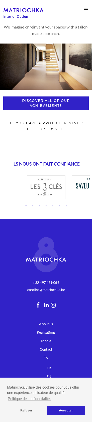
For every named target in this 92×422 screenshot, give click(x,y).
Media (46, 341)
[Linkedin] (46, 304)
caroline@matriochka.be (46, 289)
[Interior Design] (23, 10)
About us (46, 323)
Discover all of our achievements (46, 103)
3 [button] (39, 205)
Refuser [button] (26, 410)
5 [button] (52, 205)
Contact (46, 349)
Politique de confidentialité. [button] (29, 399)
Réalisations (46, 332)
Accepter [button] (66, 410)
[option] (46, 187)
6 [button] (59, 205)
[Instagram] (54, 304)
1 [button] (26, 205)
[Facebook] (38, 304)
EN (46, 358)
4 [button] (46, 205)
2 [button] (32, 205)
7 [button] (66, 205)
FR (49, 368)
